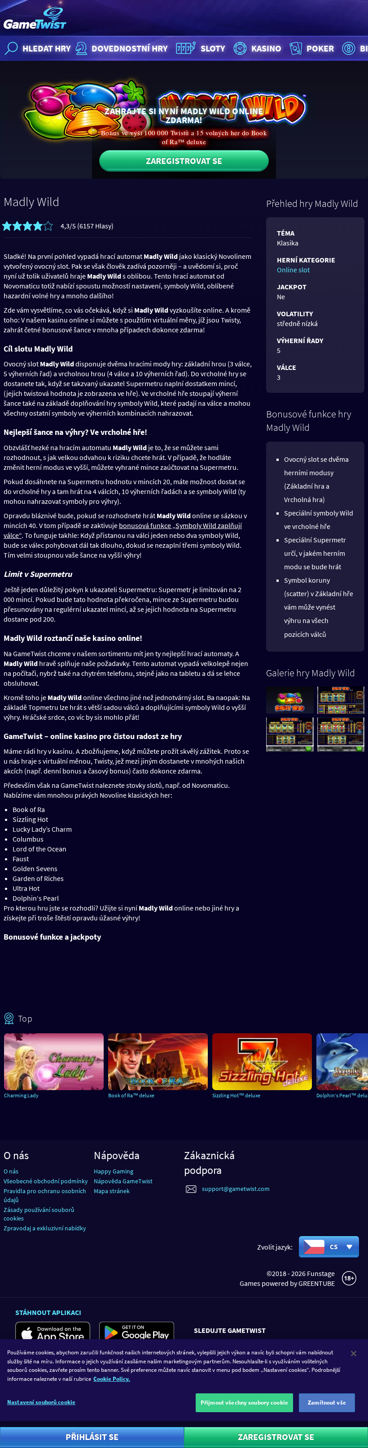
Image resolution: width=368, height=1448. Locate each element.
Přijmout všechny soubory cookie (244, 1402)
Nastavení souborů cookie (41, 1402)
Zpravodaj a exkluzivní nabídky (45, 1228)
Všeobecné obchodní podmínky (46, 1181)
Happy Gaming (113, 1171)
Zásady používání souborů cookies (39, 1214)
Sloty (213, 48)
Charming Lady (21, 1095)
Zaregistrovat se (184, 160)
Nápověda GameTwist (123, 1181)
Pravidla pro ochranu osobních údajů (45, 1195)
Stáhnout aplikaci (48, 1312)
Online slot (293, 269)
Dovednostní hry (130, 48)
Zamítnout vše (327, 1402)
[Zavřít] (354, 1353)
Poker (320, 48)
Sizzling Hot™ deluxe (236, 1095)
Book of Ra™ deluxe (131, 1095)
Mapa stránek (112, 1191)
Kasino (266, 48)
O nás (11, 1171)
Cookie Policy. (111, 1379)
